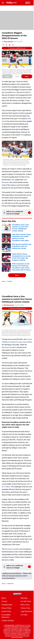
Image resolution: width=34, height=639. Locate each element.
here (14, 92)
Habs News (10, 583)
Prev (7, 76)
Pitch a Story (25, 605)
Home (3, 281)
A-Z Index (24, 615)
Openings (24, 598)
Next (26, 76)
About (3, 598)
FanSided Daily (6, 605)
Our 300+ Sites (26, 601)
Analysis (9, 281)
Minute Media (10, 625)
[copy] (13, 45)
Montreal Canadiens (9, 347)
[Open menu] (3, 3)
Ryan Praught (8, 41)
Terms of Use (25, 608)
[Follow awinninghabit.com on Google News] (29, 212)
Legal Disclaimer (27, 611)
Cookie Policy (6, 611)
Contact (4, 601)
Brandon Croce (9, 305)
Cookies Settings (7, 620)
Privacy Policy (6, 608)
